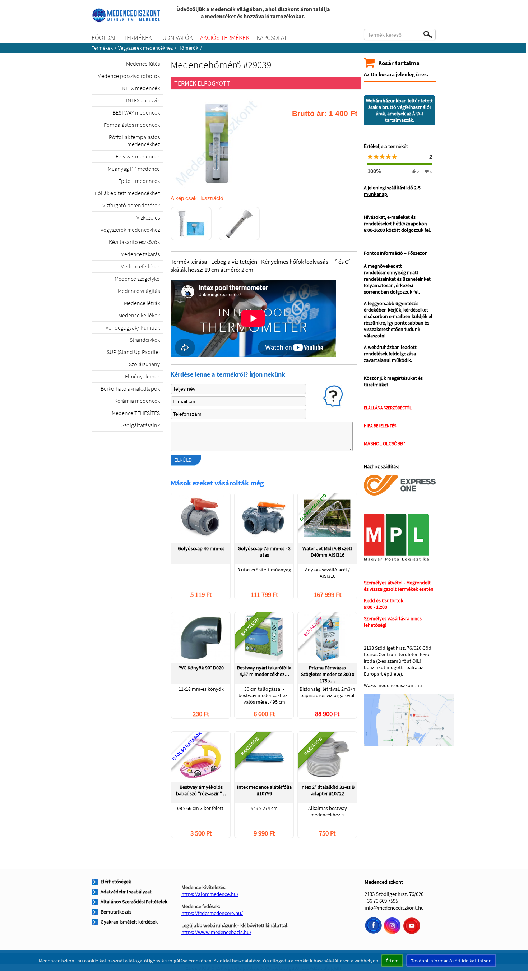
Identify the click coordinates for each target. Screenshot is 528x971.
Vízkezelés (148, 217)
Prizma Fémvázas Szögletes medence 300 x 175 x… (327, 674)
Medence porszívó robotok (128, 75)
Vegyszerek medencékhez (145, 48)
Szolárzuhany (144, 364)
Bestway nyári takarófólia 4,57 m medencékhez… (264, 670)
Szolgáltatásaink (140, 425)
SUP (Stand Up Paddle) (133, 351)
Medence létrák (142, 303)
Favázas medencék (138, 156)
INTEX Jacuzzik (143, 100)
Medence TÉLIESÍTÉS (136, 413)
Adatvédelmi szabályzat (126, 891)
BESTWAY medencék (136, 112)
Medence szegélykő (137, 278)
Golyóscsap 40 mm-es (201, 548)
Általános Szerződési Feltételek (134, 901)
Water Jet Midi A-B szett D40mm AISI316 (327, 551)
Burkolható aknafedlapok (130, 388)
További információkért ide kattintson (451, 960)
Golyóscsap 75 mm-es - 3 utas (264, 551)
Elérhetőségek (116, 881)
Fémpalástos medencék (132, 124)
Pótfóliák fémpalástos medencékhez (134, 140)
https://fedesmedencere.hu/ (212, 913)
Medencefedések (140, 266)
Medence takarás (140, 254)
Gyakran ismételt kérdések (129, 922)
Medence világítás (139, 290)
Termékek (138, 37)
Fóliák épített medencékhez (127, 193)
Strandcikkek (145, 339)
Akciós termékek (224, 37)
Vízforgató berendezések (131, 205)
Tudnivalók (176, 37)
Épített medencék (139, 180)
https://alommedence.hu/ (209, 894)
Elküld (183, 459)
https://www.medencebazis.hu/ (216, 932)
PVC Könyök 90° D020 (201, 667)
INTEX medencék (140, 88)
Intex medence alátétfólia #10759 (264, 790)
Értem (392, 960)
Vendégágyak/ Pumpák (133, 327)
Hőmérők (188, 48)
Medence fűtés (143, 63)
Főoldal (104, 37)
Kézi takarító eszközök (134, 241)
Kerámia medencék (137, 400)
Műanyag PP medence (134, 168)
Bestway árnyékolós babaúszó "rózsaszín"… (201, 790)
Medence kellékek (139, 315)
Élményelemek (142, 376)
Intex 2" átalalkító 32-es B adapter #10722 (327, 790)
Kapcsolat (271, 37)
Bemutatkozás (116, 911)
